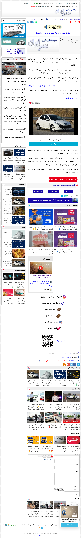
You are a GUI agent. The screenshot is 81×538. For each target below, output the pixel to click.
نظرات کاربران (53, 191)
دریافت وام (53, 144)
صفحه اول (76, 3)
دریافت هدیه (69, 525)
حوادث (71, 19)
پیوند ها (40, 3)
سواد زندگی (35, 3)
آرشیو (66, 3)
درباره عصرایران (58, 525)
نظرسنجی (57, 3)
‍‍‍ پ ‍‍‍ (54, 19)
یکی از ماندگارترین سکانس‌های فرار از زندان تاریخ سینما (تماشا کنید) (41, 277)
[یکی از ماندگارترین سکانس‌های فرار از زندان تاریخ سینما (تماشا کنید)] (41, 268)
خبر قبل (39, 191)
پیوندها (37, 525)
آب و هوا (52, 3)
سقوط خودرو (68, 357)
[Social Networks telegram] (62, 196)
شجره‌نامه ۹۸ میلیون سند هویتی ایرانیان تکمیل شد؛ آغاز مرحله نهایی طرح (14, 100)
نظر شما (76, 454)
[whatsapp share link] (36, 22)
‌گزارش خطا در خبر (75, 22)
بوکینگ (44, 459)
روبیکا (40, 86)
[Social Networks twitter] (65, 196)
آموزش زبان (33, 6)
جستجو (61, 3)
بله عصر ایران (32, 86)
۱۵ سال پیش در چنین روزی (51, 303)
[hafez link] (53, 27)
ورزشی (73, 6)
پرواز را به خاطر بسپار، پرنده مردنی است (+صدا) (10, 51)
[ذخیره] (50, 19)
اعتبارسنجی (50, 459)
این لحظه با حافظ (50, 309)
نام (77, 458)
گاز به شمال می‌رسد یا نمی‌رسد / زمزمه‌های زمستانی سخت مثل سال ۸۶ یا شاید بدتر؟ (41, 284)
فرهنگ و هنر (62, 6)
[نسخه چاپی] (47, 19)
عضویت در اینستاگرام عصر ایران (51, 297)
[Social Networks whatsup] (67, 196)
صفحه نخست (77, 19)
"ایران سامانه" (36, 536)
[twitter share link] (28, 22)
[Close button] (78, 504)
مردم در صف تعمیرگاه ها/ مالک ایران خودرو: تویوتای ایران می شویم (14, 81)
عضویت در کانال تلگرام (50, 86)
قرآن (51, 6)
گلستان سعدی (50, 315)
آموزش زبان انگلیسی (51, 322)
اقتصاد (25, 3)
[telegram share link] (33, 22)
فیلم (44, 6)
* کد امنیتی (75, 487)
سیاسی (30, 3)
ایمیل (77, 464)
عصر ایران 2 (39, 6)
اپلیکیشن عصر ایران (61, 341)
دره (63, 357)
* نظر (77, 471)
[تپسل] (30, 103)
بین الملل (68, 6)
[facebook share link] (31, 22)
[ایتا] (64, 364)
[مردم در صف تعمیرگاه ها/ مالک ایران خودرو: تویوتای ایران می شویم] (14, 68)
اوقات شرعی (46, 3)
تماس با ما (70, 3)
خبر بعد (67, 191)
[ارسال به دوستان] (48, 19)
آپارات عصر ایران (51, 328)
